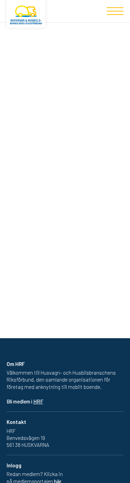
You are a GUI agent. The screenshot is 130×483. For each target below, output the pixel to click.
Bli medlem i (25, 401)
